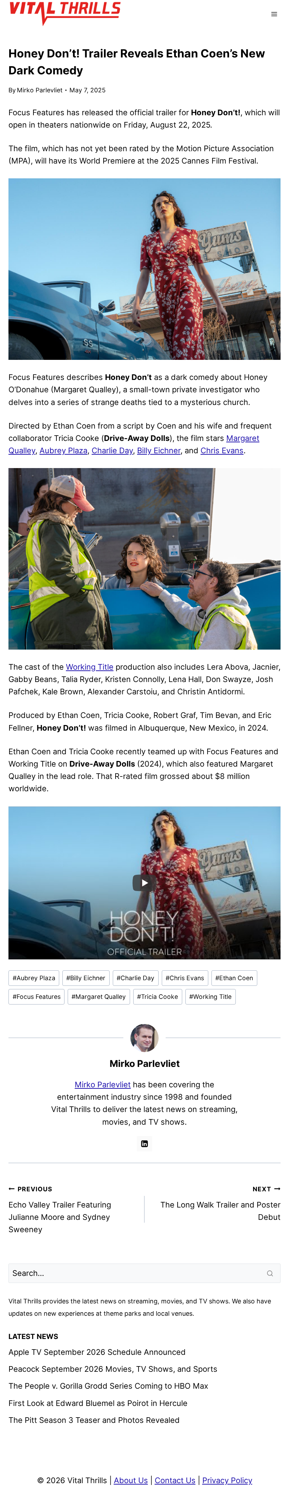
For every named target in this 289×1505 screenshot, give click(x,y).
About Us (131, 1480)
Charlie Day (112, 450)
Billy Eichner (158, 450)
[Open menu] (274, 13)
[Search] (270, 1273)
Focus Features (37, 996)
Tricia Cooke (157, 996)
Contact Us (175, 1480)
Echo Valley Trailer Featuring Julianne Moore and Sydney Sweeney (59, 1209)
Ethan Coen (234, 978)
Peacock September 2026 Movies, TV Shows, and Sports (112, 1369)
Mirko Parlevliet (39, 90)
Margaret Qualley (99, 996)
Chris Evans (222, 450)
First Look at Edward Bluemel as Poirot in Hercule (97, 1403)
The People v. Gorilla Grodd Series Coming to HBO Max (108, 1385)
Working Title (89, 666)
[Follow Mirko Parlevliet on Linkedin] (144, 1143)
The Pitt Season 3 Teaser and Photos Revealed (94, 1420)
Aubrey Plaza (63, 450)
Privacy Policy (227, 1480)
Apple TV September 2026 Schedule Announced (97, 1352)
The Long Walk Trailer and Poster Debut (220, 1203)
